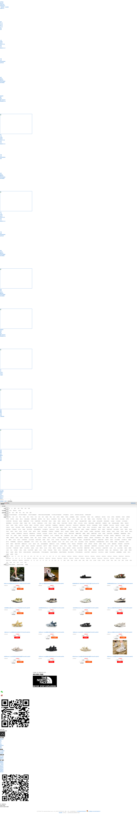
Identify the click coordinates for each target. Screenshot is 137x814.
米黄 (75, 541)
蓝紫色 (58, 523)
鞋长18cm (71, 558)
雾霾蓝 (107, 537)
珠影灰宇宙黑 (71, 533)
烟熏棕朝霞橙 (26, 541)
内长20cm (104, 556)
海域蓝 (25, 523)
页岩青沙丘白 (52, 529)
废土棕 (30, 543)
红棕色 (111, 547)
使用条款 (1, 769)
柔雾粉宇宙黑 (93, 533)
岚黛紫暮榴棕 (119, 552)
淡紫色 (125, 547)
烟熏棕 (10, 539)
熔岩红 (50, 521)
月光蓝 (108, 516)
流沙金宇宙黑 (25, 535)
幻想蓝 (45, 550)
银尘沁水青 (112, 525)
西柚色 (32, 547)
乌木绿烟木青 (45, 529)
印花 (44, 519)
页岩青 (127, 541)
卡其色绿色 (39, 533)
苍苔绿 (50, 523)
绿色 (54, 516)
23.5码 (107, 560)
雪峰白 (90, 550)
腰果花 (54, 547)
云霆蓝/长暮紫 (87, 545)
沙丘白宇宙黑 (8, 547)
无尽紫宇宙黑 (8, 521)
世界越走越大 (2, 5)
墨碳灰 (64, 547)
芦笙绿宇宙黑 (99, 519)
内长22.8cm (121, 556)
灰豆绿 (59, 541)
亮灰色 (67, 516)
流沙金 (7, 545)
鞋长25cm (112, 558)
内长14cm (64, 556)
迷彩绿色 (68, 519)
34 (40, 560)
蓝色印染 (68, 547)
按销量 (26, 564)
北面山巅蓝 (80, 550)
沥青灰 (77, 516)
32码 (68, 560)
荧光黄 (7, 535)
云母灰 (16, 554)
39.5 (31, 556)
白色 (16, 516)
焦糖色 (44, 539)
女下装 (1, 26)
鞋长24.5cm (106, 558)
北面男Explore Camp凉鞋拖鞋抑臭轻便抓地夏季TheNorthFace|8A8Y (17, 656)
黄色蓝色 (12, 537)
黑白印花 (88, 525)
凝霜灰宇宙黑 (98, 523)
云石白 (32, 541)
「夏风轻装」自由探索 (4, 7)
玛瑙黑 (7, 554)
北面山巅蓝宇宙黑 (86, 539)
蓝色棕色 (108, 531)
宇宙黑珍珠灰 (24, 539)
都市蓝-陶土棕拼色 (36, 552)
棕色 (82, 519)
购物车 (1, 498)
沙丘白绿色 (80, 523)
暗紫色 (126, 529)
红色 (36, 516)
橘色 (109, 523)
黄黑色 (112, 527)
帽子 (1, 97)
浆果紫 (23, 527)
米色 (69, 527)
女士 (1, 212)
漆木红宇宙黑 (79, 547)
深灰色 (58, 516)
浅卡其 (51, 535)
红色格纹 (122, 525)
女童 (1, 413)
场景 (1, 450)
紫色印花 (126, 523)
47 (22, 558)
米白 (109, 519)
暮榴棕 (50, 545)
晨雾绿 (21, 547)
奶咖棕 (21, 523)
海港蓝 (121, 550)
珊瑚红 (122, 523)
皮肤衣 (1, 42)
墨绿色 (7, 552)
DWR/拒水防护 (88, 514)
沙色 (115, 547)
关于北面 (1, 490)
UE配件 (1, 374)
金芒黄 (109, 543)
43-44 (21, 562)
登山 (1, 456)
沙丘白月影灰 (15, 523)
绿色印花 (21, 525)
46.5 (14, 562)
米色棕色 (44, 537)
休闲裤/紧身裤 (2, 61)
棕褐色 (54, 523)
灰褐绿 (127, 525)
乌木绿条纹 (118, 521)
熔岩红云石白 (68, 525)
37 (15, 556)
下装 (1, 58)
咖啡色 (76, 535)
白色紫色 (13, 533)
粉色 (92, 516)
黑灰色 (69, 539)
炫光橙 (123, 516)
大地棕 (7, 550)
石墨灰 (59, 521)
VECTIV (71, 514)
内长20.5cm (35, 558)
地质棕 (108, 527)
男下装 (1, 25)
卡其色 (24, 516)
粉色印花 (117, 525)
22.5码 (103, 560)
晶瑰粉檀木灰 (93, 529)
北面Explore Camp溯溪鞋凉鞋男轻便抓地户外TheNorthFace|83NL (51, 632)
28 (52, 560)
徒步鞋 (1, 78)
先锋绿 (84, 527)
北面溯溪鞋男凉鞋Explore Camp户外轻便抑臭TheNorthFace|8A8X (51, 607)
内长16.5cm (81, 556)
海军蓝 (113, 516)
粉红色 (32, 516)
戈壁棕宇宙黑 (48, 525)
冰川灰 (72, 521)
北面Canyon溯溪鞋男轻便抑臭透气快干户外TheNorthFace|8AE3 (51, 583)
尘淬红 (127, 519)
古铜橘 (99, 527)
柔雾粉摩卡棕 (82, 525)
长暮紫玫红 (104, 523)
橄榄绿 (62, 516)
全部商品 (1, 1)
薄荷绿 (75, 523)
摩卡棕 (50, 547)
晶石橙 (64, 519)
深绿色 (31, 537)
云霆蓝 (70, 545)
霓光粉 (61, 527)
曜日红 (20, 552)
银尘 (115, 537)
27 (61, 560)
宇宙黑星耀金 (13, 541)
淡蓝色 (17, 537)
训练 (1, 459)
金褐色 (11, 552)
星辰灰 (18, 539)
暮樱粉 (84, 533)
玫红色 (57, 543)
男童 (1, 412)
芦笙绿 (104, 519)
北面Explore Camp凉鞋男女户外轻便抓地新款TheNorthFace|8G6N (85, 632)
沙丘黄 (71, 541)
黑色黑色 (72, 531)
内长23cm (54, 558)
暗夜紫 (129, 539)
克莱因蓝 (128, 516)
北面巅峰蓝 (72, 516)
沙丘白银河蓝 (92, 535)
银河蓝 (117, 519)
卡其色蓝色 (59, 537)
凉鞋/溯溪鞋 (2, 82)
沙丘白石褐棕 (120, 547)
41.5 (44, 556)
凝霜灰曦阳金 (8, 523)
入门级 (10, 510)
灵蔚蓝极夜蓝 (116, 533)
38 (21, 556)
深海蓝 (76, 521)
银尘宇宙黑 (106, 535)
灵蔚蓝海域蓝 (94, 525)
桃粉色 (104, 543)
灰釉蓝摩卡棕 (79, 537)
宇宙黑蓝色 (14, 529)
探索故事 (1, 491)
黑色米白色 (25, 533)
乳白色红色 (60, 533)
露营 (1, 460)
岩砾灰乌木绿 (94, 552)
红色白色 (50, 533)
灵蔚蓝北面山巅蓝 (115, 523)
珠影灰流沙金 (115, 550)
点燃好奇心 (2, 8)
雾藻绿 (31, 525)
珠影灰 (129, 533)
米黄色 (25, 550)
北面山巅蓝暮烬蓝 (37, 529)
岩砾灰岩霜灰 (27, 519)
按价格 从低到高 (20, 564)
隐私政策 (1, 771)
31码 (7, 562)
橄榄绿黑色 (114, 543)
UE (0, 369)
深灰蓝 (20, 531)
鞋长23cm (21, 560)
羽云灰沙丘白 (55, 545)
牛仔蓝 (32, 521)
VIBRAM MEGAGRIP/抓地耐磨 (44, 514)
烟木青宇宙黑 (38, 539)
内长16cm (75, 556)
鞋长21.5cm (124, 558)
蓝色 (39, 516)
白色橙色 (91, 531)
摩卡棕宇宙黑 (63, 539)
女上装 (1, 24)
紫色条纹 (94, 550)
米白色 (19, 529)
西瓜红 (116, 545)
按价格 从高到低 (12, 564)
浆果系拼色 (118, 516)
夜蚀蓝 (104, 533)
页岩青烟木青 (121, 541)
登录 (1, 494)
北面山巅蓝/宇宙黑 (83, 521)
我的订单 (1, 496)
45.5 (16, 558)
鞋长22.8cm (14, 560)
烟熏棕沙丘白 (52, 543)
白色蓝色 (8, 533)
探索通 (1, 492)
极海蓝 (20, 521)
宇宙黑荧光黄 (15, 547)
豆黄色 (20, 550)
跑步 (13, 512)
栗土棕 (59, 519)
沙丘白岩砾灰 (80, 541)
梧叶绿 (107, 541)
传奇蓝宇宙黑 (126, 543)
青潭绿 (16, 525)
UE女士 (1, 373)
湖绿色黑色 (120, 543)
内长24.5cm (8, 558)
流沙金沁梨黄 (99, 521)
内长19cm (98, 556)
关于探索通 (2, 750)
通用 (15, 508)
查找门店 (1, 758)
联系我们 (1, 766)
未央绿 (86, 541)
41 (40, 556)
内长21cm (109, 556)
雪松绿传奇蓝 (39, 545)
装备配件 (1, 95)
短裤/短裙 (2, 62)
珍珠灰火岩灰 (77, 529)
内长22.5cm (47, 558)
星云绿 (37, 541)
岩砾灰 (111, 539)
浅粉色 (49, 541)
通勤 (1, 452)
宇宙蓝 (112, 519)
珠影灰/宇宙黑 (101, 550)
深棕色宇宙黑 (39, 535)
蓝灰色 (85, 523)
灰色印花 (26, 525)
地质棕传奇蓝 (92, 541)
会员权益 (1, 752)
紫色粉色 (73, 543)
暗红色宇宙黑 (28, 527)
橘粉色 (11, 543)
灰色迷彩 (67, 531)
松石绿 (7, 519)
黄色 (20, 516)
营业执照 (60, 812)
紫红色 (81, 545)
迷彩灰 (16, 531)
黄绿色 (44, 541)
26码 (115, 560)
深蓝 (43, 516)
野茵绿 (103, 529)
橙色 (28, 516)
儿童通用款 (2, 416)
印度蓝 (38, 531)
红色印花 (8, 527)
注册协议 (1, 770)
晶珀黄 (124, 552)
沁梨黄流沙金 (97, 516)
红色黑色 (86, 531)
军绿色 (7, 531)
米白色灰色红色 (98, 537)
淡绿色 (122, 531)
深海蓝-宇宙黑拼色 (53, 552)
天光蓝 (128, 535)
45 (12, 558)
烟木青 (7, 543)
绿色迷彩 (86, 537)
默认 (7, 564)
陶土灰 (48, 519)
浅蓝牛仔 (45, 545)
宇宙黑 (71, 550)
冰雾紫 (7, 537)
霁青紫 (130, 550)
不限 (7, 508)
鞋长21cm (88, 558)
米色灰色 (57, 539)
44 (56, 556)
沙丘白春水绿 (94, 527)
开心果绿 (34, 523)
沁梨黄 (11, 525)
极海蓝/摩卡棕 (32, 533)
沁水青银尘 (74, 527)
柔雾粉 (130, 547)
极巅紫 (23, 545)
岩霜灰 (106, 550)
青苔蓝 (85, 550)
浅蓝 (110, 550)
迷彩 (72, 535)
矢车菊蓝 (15, 550)
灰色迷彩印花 (53, 519)
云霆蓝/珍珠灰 (94, 545)
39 (28, 556)
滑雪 (1, 457)
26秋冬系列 (2, 4)
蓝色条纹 (112, 535)
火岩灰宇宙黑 (82, 516)
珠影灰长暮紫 (91, 523)
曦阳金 (92, 547)
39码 (25, 562)
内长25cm (29, 558)
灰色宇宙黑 (18, 527)
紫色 (51, 516)
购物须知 (1, 762)
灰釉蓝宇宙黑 (100, 539)
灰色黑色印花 (19, 533)
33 (34, 560)
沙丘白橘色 (122, 519)
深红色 (57, 529)
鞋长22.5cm (8, 560)
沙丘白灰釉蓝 (117, 539)
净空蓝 (117, 531)
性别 (1, 21)
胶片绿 (7, 541)
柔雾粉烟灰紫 (123, 533)
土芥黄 (45, 523)
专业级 (19, 510)
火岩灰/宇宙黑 (87, 552)
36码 (83, 560)
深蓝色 (17, 519)
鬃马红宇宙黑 (64, 523)
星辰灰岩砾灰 (106, 521)
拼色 (121, 527)
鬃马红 (65, 545)
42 (46, 556)
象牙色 (34, 531)
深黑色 (21, 537)
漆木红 (62, 531)
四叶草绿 (12, 519)
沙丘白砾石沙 (66, 537)
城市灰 (122, 529)
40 (34, 556)
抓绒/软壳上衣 (2, 48)
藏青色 (82, 529)
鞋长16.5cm (59, 558)
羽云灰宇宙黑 (32, 535)
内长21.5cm (41, 558)
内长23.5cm (127, 556)
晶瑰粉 (89, 521)
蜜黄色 (16, 552)
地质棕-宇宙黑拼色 (62, 552)
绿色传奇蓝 (32, 545)
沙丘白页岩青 (31, 539)
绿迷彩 (81, 531)
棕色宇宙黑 (8, 529)
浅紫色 (54, 521)
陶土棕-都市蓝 (71, 552)
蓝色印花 (64, 521)
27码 (119, 560)
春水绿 (104, 527)
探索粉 (116, 541)
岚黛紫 (106, 552)
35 (43, 560)
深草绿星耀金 (44, 531)
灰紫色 (19, 535)
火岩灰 (37, 547)
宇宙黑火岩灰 (74, 539)
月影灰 (65, 527)
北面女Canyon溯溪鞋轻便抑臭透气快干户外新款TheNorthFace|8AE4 (17, 583)
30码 (131, 560)
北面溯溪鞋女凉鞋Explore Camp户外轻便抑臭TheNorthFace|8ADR (17, 607)
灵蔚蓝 (7, 525)
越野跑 (1, 455)
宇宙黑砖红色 (46, 535)
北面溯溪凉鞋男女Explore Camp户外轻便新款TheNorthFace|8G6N (120, 583)
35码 (80, 560)
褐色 (62, 535)
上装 (1, 40)
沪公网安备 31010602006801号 (94, 811)
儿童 (18, 508)
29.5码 (126, 560)
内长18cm (93, 556)
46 (19, 558)
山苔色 (73, 519)
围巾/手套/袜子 (3, 99)
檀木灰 (21, 519)
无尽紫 (85, 543)
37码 (91, 560)
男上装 (1, 23)
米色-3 (124, 537)
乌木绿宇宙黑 (30, 550)
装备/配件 (2, 745)
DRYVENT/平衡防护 (23, 514)
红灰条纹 (112, 521)
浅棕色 (48, 539)
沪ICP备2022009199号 (81, 811)
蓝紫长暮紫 (126, 545)
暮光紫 (34, 543)
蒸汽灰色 (103, 516)
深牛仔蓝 (25, 531)
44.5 (59, 556)
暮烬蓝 (126, 531)
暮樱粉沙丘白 (24, 543)
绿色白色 (54, 537)
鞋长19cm (77, 558)
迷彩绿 (11, 531)
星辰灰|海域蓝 (129, 537)
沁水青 (45, 527)
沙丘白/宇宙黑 (55, 527)
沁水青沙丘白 (17, 545)
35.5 (46, 560)
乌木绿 (14, 539)
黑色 (9, 516)
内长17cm (87, 556)
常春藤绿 (87, 529)
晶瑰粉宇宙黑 (105, 547)
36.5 (12, 556)
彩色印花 (107, 545)
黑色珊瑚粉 (105, 525)
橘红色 (131, 531)
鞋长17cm (66, 558)
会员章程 (1, 753)
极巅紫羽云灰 (99, 535)
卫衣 (1, 46)
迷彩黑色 (59, 547)
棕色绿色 (91, 537)
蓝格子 (117, 527)
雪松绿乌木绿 (75, 525)
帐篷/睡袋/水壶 (3, 101)
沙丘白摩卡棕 (26, 547)
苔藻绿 (79, 527)
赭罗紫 (11, 554)
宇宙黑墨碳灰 (63, 543)
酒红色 (130, 529)
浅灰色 (93, 519)
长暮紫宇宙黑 (37, 521)
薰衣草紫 (40, 519)
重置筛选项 (133, 503)
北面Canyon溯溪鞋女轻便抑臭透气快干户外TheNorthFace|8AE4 (120, 632)
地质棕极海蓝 (66, 535)
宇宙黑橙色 (57, 531)
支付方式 (1, 765)
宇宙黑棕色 (126, 527)
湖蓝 (36, 537)
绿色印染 (74, 547)
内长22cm (115, 556)
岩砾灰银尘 (94, 539)
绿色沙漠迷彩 (97, 531)
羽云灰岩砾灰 (112, 552)
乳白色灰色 (45, 533)
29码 (123, 560)
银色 (103, 537)
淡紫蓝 (15, 535)
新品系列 (1, 3)
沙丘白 (40, 550)
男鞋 (1, 28)
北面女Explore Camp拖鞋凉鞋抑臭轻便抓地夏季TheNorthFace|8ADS (85, 656)
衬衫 (1, 45)
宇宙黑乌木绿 (75, 545)
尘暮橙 (126, 550)
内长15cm (69, 556)
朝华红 (50, 527)
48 (24, 558)
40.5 (37, 556)
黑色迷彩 (34, 527)
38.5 (25, 556)
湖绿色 (27, 545)
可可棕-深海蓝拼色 (45, 552)
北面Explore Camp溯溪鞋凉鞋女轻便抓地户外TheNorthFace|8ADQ (17, 632)
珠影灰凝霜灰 (79, 543)
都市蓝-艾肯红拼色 (27, 552)
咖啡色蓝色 (26, 537)
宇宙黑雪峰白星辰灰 (100, 541)
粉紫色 (80, 535)
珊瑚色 (89, 519)
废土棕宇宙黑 (29, 529)
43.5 (18, 562)
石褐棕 (75, 550)
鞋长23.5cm (100, 558)
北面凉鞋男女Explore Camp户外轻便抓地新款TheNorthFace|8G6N (85, 607)
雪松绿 (12, 527)
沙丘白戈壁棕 (101, 545)
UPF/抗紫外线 (65, 514)
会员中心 (1, 495)
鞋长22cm (94, 558)
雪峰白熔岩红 (61, 525)
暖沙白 (111, 537)
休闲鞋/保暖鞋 (2, 81)
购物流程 (1, 761)
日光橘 (123, 535)
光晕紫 (100, 543)
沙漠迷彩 (103, 531)
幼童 (1, 415)
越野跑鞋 (1, 80)
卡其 (11, 535)
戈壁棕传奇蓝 (40, 523)
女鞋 (1, 29)
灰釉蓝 (24, 529)
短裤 (1, 158)
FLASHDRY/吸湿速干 (13, 514)
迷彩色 (99, 529)
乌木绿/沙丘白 (98, 547)
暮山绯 (39, 537)
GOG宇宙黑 (36, 525)
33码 (72, 560)
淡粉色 (77, 531)
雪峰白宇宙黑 (17, 543)
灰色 (13, 516)
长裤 (1, 60)
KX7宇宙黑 (40, 527)
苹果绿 (55, 550)
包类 (1, 98)
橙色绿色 (90, 543)
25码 (112, 560)
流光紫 (99, 533)
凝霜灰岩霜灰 (33, 519)
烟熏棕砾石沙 (63, 529)
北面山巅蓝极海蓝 (44, 543)
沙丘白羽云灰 (100, 552)
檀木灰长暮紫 (65, 550)
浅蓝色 (46, 516)
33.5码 (75, 560)
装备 (1, 330)
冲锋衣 (1, 41)
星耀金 (77, 519)
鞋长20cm (83, 558)
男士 (1, 134)
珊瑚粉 (120, 545)
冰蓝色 (49, 537)
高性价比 (15, 510)
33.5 (37, 560)
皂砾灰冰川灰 (20, 541)
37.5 (19, 556)
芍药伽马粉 (50, 550)
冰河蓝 (65, 533)
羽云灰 (61, 545)
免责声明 (1, 767)
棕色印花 (106, 539)
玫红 (41, 541)
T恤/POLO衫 (2, 44)
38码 (87, 560)
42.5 (50, 556)
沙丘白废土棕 (73, 537)
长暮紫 (94, 521)
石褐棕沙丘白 (70, 529)
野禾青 (55, 533)
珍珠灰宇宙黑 (109, 533)
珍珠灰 (113, 531)
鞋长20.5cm (118, 558)
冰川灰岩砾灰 (124, 521)
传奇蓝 (88, 527)
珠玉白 (129, 552)
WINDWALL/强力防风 (79, 514)
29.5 (55, 560)
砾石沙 (59, 550)
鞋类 (1, 77)
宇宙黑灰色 (51, 531)
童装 (1, 410)
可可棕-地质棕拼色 (78, 552)
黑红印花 (70, 523)
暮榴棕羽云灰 (118, 535)
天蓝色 (30, 531)
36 (9, 556)
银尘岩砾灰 (54, 541)
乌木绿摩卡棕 (124, 539)
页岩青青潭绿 (116, 529)
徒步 (1, 454)
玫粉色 (112, 545)
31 (58, 560)
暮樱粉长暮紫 (26, 521)
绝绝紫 (111, 541)
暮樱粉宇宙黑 (78, 533)
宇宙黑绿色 (57, 535)
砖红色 (67, 541)
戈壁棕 (88, 516)
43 (53, 556)
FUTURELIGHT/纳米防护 (56, 514)
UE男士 (1, 372)
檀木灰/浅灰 (15, 521)
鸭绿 (29, 523)
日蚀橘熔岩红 (55, 525)
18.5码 (94, 560)
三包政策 (1, 764)
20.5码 (99, 560)
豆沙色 (52, 539)
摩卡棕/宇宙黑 (44, 521)
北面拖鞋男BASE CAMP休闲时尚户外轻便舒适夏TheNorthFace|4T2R (85, 583)
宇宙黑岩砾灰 (86, 535)
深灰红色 (42, 525)
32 (31, 560)
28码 (64, 560)
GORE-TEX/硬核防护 (32, 514)
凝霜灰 (80, 539)
